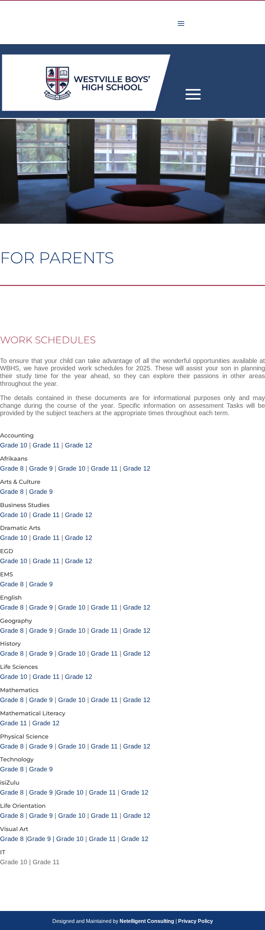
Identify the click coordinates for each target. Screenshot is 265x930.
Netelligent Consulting (147, 921)
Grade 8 (13, 468)
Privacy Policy (195, 921)
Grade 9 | (40, 838)
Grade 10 (13, 445)
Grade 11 (46, 445)
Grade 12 (78, 445)
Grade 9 (41, 468)
